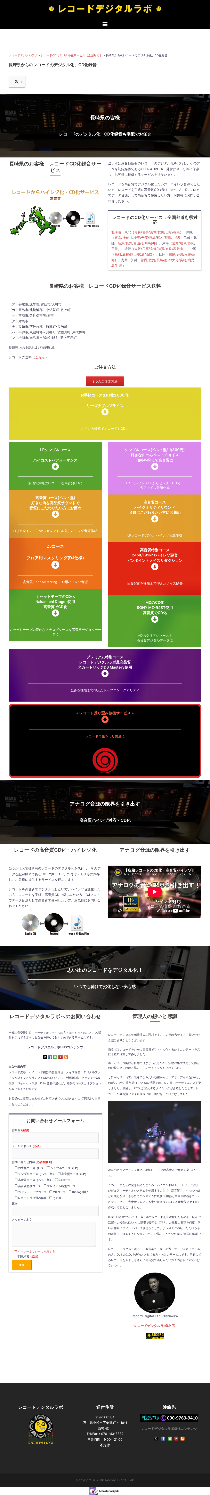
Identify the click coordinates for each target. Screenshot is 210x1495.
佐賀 (152, 260)
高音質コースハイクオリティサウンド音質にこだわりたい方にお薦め (155, 507)
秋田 (161, 232)
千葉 (144, 238)
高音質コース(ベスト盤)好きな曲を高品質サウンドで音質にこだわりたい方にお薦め (55, 503)
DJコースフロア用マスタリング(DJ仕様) (55, 552)
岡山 (133, 254)
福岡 (144, 260)
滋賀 (161, 249)
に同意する (33, 1251)
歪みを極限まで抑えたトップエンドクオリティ (105, 690)
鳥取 (118, 254)
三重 (114, 249)
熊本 (167, 260)
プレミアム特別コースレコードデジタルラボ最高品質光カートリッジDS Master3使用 (105, 662)
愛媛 (187, 254)
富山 (137, 243)
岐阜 (183, 243)
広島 (141, 254)
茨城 (152, 238)
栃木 (160, 238)
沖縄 (119, 265)
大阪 (137, 249)
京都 (153, 249)
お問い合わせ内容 (32, 1162)
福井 (152, 243)
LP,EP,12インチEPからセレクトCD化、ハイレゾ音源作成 (55, 531)
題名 (15, 1203)
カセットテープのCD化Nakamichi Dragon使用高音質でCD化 (55, 601)
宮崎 (183, 260)
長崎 (159, 260)
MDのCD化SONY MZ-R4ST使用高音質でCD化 (155, 607)
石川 (144, 243)
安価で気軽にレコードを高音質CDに (55, 483)
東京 (118, 238)
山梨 (175, 238)
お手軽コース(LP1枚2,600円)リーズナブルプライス (105, 400)
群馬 (168, 238)
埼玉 (137, 238)
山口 (149, 254)
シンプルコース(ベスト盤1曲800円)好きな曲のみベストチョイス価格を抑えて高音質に (155, 455)
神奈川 (127, 238)
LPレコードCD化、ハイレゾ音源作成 (154, 535)
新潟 (121, 243)
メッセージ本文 (22, 1219)
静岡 (191, 243)
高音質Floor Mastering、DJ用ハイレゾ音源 (55, 582)
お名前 (20, 1130)
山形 (168, 232)
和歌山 (178, 249)
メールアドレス (26, 1146)
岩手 (145, 232)
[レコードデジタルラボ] (105, 10)
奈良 (168, 249)
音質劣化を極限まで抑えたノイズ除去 (155, 583)
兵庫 (145, 249)
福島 (176, 232)
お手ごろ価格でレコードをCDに (105, 428)
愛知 (175, 243)
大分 (175, 260)
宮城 (153, 232)
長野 (129, 243)
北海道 (116, 232)
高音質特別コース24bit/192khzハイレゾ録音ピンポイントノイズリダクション (155, 555)
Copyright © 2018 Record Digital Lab (105, 1480)
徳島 (172, 254)
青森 (137, 232)
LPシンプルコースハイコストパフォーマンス (55, 455)
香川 (180, 254)
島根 (125, 254)
